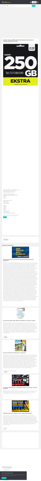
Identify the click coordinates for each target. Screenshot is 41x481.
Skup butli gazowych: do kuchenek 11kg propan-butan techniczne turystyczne (18, 260)
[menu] (38, 2)
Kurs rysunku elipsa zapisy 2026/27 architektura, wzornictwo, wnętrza (19, 320)
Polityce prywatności (13, 475)
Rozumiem (4, 477)
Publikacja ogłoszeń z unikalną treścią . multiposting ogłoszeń (17, 413)
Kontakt (5, 471)
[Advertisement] (21, 15)
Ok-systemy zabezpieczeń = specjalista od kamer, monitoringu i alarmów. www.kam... (20, 388)
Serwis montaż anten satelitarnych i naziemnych (14, 352)
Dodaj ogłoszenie (34, 2)
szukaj (34, 5)
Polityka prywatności (7, 468)
